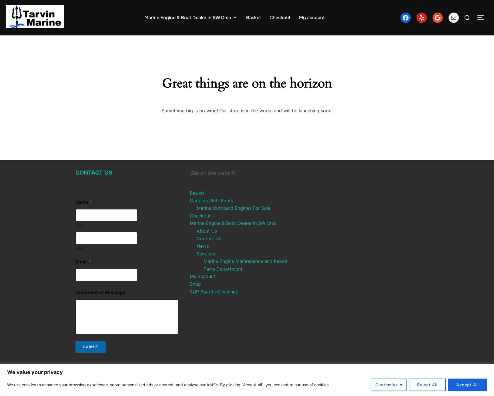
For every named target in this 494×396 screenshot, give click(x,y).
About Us (207, 231)
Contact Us (93, 172)
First (79, 225)
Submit (90, 347)
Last (79, 248)
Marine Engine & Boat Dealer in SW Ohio (187, 18)
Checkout (280, 18)
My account (312, 18)
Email (83, 262)
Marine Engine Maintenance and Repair (246, 261)
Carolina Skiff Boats (211, 200)
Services (206, 254)
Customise (386, 384)
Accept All (467, 384)
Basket (253, 18)
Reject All (427, 384)
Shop (195, 284)
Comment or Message (100, 292)
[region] (247, 380)
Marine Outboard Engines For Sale (233, 208)
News (203, 246)
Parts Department (223, 269)
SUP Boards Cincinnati (214, 292)
